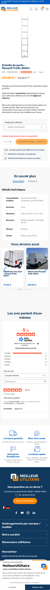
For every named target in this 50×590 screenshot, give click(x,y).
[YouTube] (22, 512)
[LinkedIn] (33, 512)
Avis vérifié (10, 394)
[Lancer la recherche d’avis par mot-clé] (45, 381)
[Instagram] (28, 512)
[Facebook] (16, 512)
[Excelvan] (7, 507)
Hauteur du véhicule (13, 122)
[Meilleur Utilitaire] (3, 507)
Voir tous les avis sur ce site (25, 348)
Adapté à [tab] (32, 181)
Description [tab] (18, 181)
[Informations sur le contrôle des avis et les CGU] (38, 344)
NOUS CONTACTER (25, 501)
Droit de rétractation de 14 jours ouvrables (24, 158)
